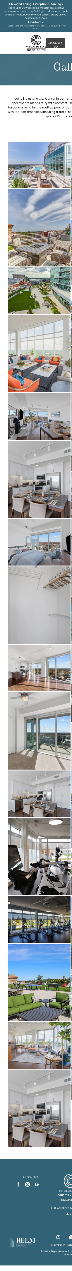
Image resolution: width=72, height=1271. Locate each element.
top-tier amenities (27, 112)
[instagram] (27, 1185)
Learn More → (36, 21)
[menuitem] (57, 1245)
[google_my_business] (37, 1185)
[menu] (5, 40)
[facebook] (18, 1185)
